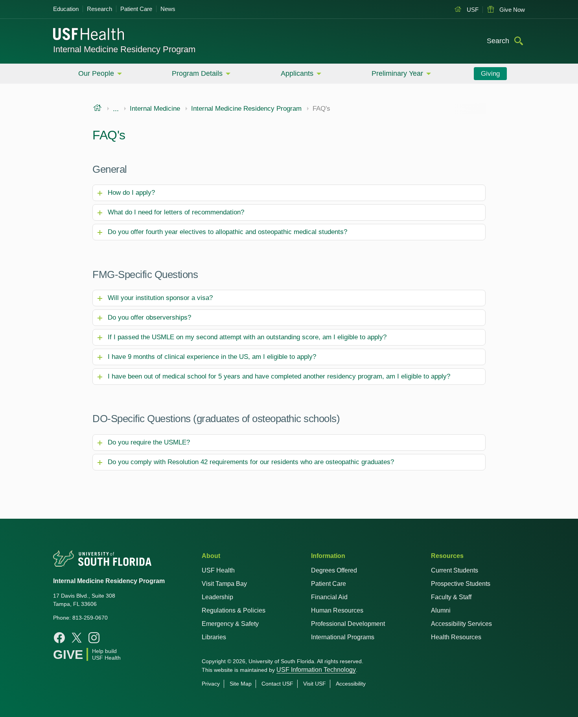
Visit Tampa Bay (224, 583)
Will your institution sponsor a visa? (160, 298)
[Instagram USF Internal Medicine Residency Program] (94, 637)
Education (66, 8)
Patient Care (136, 8)
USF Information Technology (316, 669)
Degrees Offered (334, 570)
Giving (490, 73)
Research (99, 8)
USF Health (218, 570)
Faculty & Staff (451, 597)
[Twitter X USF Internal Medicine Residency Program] (76, 637)
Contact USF (277, 683)
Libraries (214, 637)
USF (472, 9)
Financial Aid (329, 597)
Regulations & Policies (233, 610)
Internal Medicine (155, 108)
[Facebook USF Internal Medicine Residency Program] (59, 637)
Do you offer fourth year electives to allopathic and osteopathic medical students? (227, 232)
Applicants (297, 73)
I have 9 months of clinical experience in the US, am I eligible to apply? (212, 356)
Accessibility (351, 683)
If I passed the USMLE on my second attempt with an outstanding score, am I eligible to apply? (247, 337)
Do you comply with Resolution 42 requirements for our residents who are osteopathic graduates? (251, 462)
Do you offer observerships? (149, 317)
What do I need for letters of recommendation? (176, 212)
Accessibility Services (461, 623)
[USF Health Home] (89, 35)
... (116, 108)
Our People (96, 73)
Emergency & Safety (230, 623)
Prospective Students (460, 583)
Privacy (211, 683)
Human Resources (337, 610)
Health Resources (456, 637)
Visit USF (314, 683)
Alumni (441, 610)
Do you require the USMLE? (149, 442)
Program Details (197, 73)
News (167, 8)
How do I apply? (131, 192)
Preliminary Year (397, 73)
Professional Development (348, 623)
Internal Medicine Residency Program (124, 49)
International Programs (342, 637)
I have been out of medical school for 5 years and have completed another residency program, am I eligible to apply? (279, 376)
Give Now (511, 9)
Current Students (454, 570)
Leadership (217, 597)
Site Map (241, 683)
